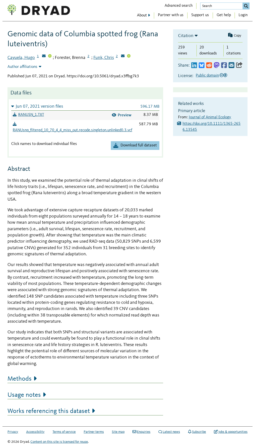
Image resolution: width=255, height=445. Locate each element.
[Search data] (246, 5)
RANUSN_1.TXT (31, 115)
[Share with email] (231, 65)
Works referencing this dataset (48, 411)
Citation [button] (185, 36)
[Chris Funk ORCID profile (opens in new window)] (129, 56)
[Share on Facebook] (224, 65)
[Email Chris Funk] (123, 56)
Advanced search (178, 6)
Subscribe (199, 432)
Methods (19, 379)
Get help (224, 15)
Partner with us (171, 15)
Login (243, 15)
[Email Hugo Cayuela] (44, 56)
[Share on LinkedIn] (194, 65)
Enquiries (143, 432)
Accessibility (35, 432)
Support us (200, 15)
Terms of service (64, 432)
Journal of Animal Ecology (210, 117)
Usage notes (24, 395)
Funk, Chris (103, 57)
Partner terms (94, 432)
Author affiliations (22, 67)
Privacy (12, 432)
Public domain (207, 76)
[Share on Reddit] (209, 65)
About (142, 15)
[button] (85, 106)
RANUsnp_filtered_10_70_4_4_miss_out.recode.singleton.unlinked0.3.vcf (72, 130)
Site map (118, 432)
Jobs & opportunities (233, 432)
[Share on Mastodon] (216, 65)
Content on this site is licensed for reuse (59, 442)
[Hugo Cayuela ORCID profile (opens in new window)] (50, 56)
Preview (124, 115)
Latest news (171, 432)
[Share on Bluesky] (201, 65)
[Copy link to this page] (239, 65)
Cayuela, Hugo (21, 57)
